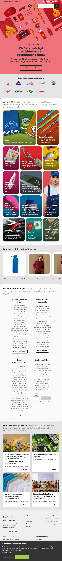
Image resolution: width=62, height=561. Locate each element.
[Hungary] (49, 1)
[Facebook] (10, 531)
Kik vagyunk (29, 518)
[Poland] (53, 1)
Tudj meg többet (6, 552)
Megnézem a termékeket (31, 68)
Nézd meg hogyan (42, 350)
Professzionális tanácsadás (51, 518)
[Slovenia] (45, 1)
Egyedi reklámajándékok (51, 521)
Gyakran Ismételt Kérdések (33, 529)
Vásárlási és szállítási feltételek (11, 539)
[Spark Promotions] (29, 6)
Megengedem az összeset (22, 557)
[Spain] (55, 1)
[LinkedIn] (16, 531)
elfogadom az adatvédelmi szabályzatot (43, 402)
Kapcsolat (29, 521)
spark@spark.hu (11, 527)
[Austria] (43, 1)
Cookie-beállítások (8, 557)
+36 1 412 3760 (18, 1)
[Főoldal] (12, 516)
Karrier (28, 526)
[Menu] (4, 6)
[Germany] (51, 1)
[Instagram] (13, 531)
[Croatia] (47, 1)
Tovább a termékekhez (19, 351)
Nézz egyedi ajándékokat (19, 415)
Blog (27, 524)
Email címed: (38, 539)
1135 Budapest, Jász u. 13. (15, 523)
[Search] (56, 6)
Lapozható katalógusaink (51, 524)
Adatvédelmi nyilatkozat (9, 537)
